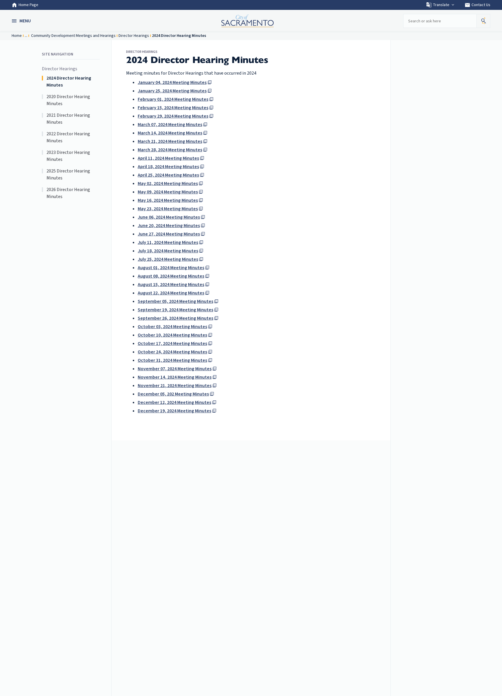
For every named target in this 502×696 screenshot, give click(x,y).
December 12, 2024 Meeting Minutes (174, 402)
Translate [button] (441, 5)
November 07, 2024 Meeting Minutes (174, 369)
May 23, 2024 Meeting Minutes (168, 209)
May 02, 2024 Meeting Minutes (168, 183)
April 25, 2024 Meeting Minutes (168, 175)
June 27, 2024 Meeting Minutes (169, 234)
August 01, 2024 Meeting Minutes (171, 268)
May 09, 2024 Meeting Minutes (168, 192)
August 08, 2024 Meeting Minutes (171, 276)
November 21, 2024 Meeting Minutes (174, 385)
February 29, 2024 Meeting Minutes (173, 116)
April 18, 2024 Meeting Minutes (168, 166)
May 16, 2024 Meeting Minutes (168, 200)
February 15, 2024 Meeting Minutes (173, 108)
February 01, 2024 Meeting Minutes (173, 99)
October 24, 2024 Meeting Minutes (172, 352)
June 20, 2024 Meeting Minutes (169, 225)
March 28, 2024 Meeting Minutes (170, 150)
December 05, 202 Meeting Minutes (173, 394)
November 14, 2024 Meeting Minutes (174, 377)
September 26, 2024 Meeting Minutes (175, 318)
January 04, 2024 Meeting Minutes (172, 82)
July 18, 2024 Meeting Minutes (168, 251)
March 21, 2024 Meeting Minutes (170, 141)
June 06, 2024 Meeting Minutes (169, 217)
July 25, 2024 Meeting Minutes (168, 259)
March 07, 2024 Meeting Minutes (170, 124)
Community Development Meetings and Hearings (73, 36)
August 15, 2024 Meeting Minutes (171, 284)
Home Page (28, 5)
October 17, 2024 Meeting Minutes (172, 343)
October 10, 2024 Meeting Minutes (172, 335)
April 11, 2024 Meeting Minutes (168, 158)
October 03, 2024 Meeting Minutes (172, 326)
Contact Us (477, 4)
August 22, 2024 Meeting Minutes (171, 293)
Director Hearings (134, 36)
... (26, 36)
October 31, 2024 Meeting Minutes (172, 360)
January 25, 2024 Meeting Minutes (172, 91)
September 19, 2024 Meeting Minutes (175, 310)
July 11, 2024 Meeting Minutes (168, 242)
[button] (22, 21)
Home (17, 36)
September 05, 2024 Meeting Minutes (175, 301)
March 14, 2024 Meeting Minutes (170, 133)
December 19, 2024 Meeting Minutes (174, 411)
